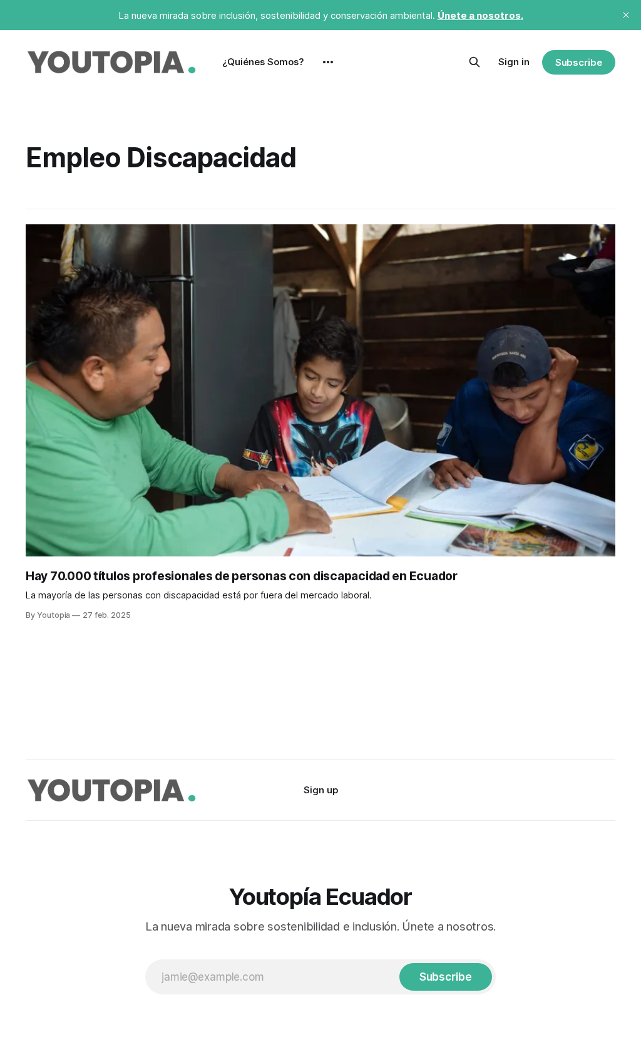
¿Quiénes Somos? (263, 62)
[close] (626, 15)
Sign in (514, 62)
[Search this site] (474, 62)
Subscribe (578, 62)
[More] (328, 62)
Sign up (321, 790)
